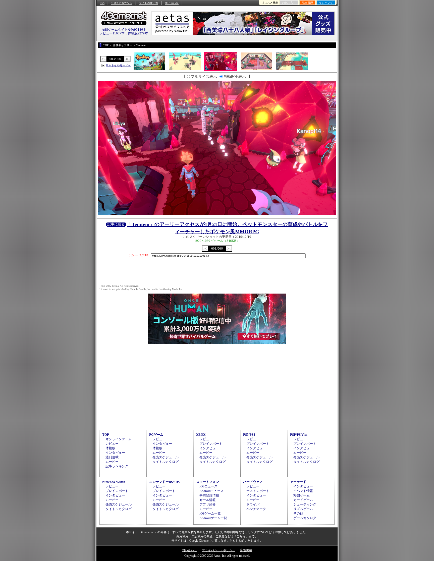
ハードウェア (253, 482)
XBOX (200, 434)
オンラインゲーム (118, 439)
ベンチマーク (256, 509)
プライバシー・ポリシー (218, 550)
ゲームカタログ (304, 518)
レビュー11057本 (112, 33)
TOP (105, 434)
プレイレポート (210, 443)
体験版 (110, 448)
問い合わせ (172, 3)
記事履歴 (307, 2)
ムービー (112, 462)
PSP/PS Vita (298, 434)
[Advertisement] (217, 386)
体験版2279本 (138, 33)
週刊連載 (112, 457)
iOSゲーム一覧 (210, 513)
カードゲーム (303, 500)
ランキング (326, 2)
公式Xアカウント (121, 3)
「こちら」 (241, 536)
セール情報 (207, 500)
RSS (102, 3)
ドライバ (252, 504)
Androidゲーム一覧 (213, 518)
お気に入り (289, 2)
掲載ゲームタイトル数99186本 (123, 29)
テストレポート (257, 491)
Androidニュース (211, 491)
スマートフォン (207, 482)
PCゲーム (156, 434)
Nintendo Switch (113, 482)
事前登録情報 (209, 495)
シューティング (304, 504)
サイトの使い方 (148, 3)
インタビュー (115, 453)
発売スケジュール (165, 457)
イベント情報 (303, 491)
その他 (298, 513)
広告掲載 (246, 550)
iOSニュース (208, 486)
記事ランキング (116, 466)
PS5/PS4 (249, 434)
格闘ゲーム (301, 495)
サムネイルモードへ (118, 65)
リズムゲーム (303, 509)
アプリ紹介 (207, 504)
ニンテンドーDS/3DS (164, 482)
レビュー (112, 443)
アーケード (298, 482)
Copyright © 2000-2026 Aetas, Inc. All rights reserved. (217, 555)
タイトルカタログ (165, 462)
